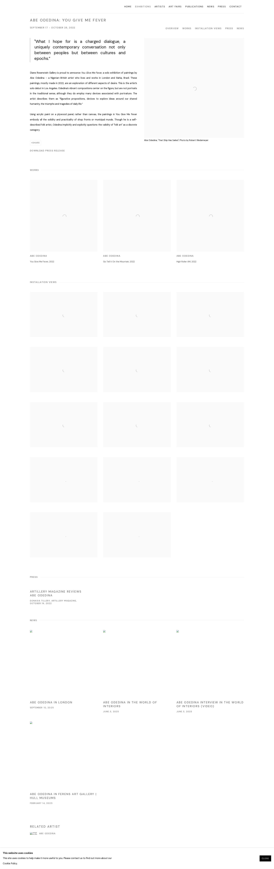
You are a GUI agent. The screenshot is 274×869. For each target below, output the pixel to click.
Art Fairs (175, 6)
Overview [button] (172, 28)
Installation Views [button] (208, 28)
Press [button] (229, 28)
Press (222, 6)
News (210, 6)
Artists (160, 6)
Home (128, 6)
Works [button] (187, 28)
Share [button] (36, 143)
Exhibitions (143, 6)
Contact (235, 6)
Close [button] (265, 858)
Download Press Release (47, 150)
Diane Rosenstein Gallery (51, 6)
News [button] (240, 28)
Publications (194, 6)
